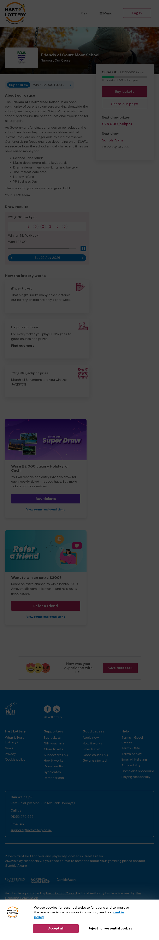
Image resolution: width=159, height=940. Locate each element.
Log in (137, 13)
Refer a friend (45, 605)
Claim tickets (53, 749)
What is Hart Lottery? (14, 739)
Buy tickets (124, 91)
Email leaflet (92, 749)
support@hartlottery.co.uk (31, 830)
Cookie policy (15, 759)
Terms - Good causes (132, 739)
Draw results (53, 766)
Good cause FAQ (95, 755)
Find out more (23, 345)
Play (84, 13)
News (9, 748)
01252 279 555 (22, 816)
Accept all (56, 928)
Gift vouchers (54, 743)
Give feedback (120, 668)
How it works (53, 760)
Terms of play (132, 754)
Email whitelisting (134, 759)
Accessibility (131, 765)
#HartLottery (53, 717)
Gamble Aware (16, 865)
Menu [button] (107, 13)
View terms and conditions (45, 509)
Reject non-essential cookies (110, 928)
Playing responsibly (136, 777)
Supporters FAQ (56, 755)
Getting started (95, 760)
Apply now (91, 737)
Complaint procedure (138, 771)
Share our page (124, 103)
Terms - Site (131, 748)
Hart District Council (61, 893)
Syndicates (52, 772)
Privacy (10, 754)
